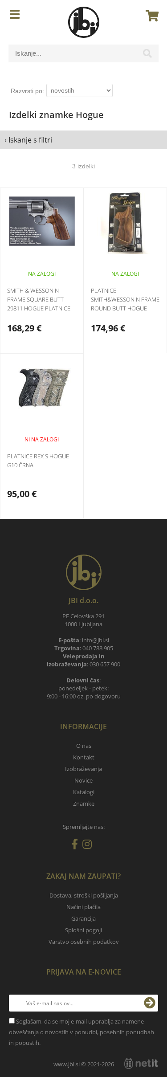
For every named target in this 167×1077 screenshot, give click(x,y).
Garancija (83, 918)
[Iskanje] (147, 56)
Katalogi (83, 792)
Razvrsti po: (27, 90)
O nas (83, 746)
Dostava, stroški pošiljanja (83, 895)
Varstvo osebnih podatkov (84, 942)
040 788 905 (97, 648)
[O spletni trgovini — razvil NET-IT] (141, 1063)
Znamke (83, 804)
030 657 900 (105, 664)
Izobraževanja (83, 769)
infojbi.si (95, 640)
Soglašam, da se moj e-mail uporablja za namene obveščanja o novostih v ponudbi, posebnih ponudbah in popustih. (81, 1032)
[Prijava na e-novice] (149, 1003)
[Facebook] (76, 846)
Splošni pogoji (83, 930)
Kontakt (83, 757)
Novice (83, 780)
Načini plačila (83, 907)
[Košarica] (150, 15)
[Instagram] (89, 846)
